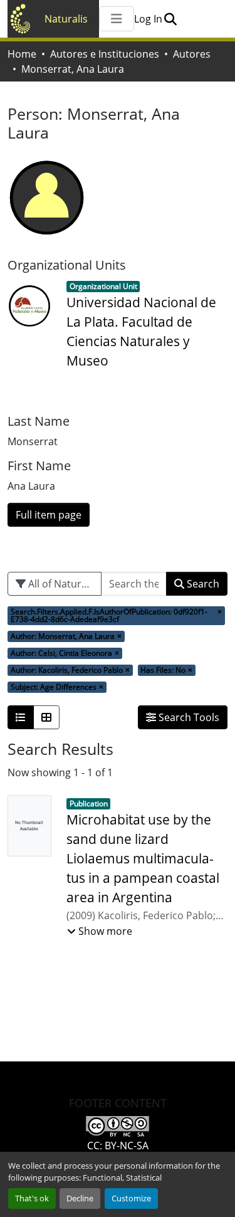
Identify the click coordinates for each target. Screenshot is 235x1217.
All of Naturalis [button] (61, 584)
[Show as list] (21, 717)
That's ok (32, 1198)
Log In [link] (148, 19)
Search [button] (201, 584)
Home (22, 54)
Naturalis (66, 19)
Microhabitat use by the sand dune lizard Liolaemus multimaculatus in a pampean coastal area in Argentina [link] (142, 859)
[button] (170, 18)
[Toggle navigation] (116, 18)
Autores (192, 54)
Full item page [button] (48, 515)
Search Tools (187, 717)
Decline (79, 1198)
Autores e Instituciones (104, 54)
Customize (131, 1198)
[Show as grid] (46, 717)
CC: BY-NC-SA (118, 1145)
